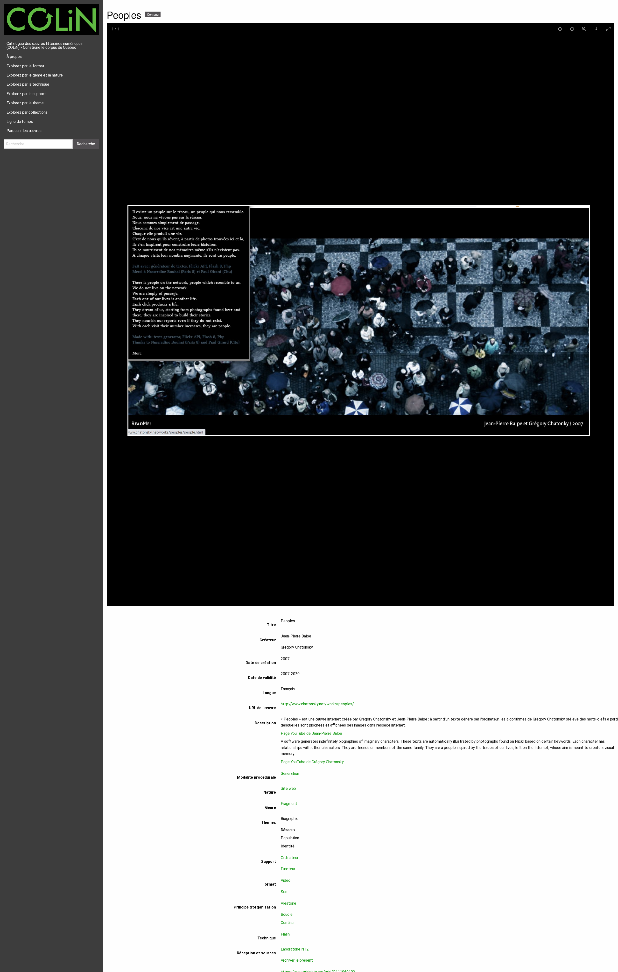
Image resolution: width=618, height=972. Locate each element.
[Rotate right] (560, 29)
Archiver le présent (297, 960)
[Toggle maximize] (608, 29)
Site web (288, 788)
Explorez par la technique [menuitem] (28, 84)
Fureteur (288, 869)
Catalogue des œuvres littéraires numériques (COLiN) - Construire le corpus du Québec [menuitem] (45, 45)
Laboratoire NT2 (295, 949)
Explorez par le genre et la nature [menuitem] (35, 75)
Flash (285, 934)
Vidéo (285, 880)
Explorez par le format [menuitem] (25, 66)
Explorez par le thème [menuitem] (25, 103)
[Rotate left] (572, 29)
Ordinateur (289, 857)
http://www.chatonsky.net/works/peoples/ (317, 704)
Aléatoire (288, 903)
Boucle (287, 914)
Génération (290, 773)
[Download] (596, 29)
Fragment (289, 803)
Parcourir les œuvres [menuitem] (24, 130)
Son (284, 891)
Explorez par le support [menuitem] (26, 93)
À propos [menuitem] (14, 56)
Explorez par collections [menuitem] (27, 112)
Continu (287, 922)
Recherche (86, 144)
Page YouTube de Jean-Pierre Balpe (311, 733)
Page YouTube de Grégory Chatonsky (312, 762)
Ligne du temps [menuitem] (20, 121)
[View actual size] (584, 29)
